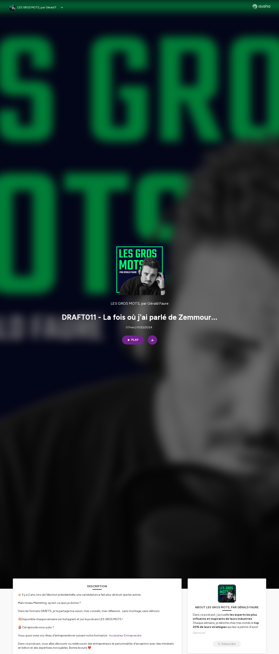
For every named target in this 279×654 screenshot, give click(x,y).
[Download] (152, 340)
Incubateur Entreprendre (125, 635)
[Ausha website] (261, 6)
